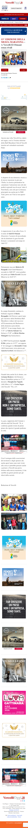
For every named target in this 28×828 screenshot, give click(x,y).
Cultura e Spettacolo (13, 25)
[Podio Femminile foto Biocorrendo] (14, 502)
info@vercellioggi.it (12, 815)
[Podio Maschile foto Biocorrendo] (14, 521)
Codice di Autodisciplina (12, 816)
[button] (25, 22)
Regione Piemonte (19, 22)
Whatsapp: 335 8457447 (14, 809)
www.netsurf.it (18, 822)
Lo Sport (23, 70)
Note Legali (19, 815)
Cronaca (5, 25)
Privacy (19, 816)
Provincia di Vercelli (8, 22)
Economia (21, 25)
